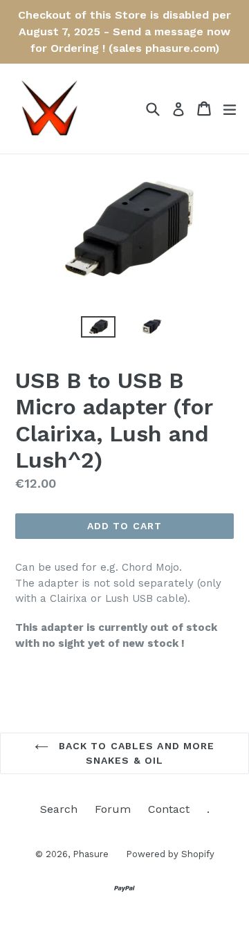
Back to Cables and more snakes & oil (135, 753)
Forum (113, 809)
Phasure (91, 854)
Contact (169, 809)
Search (58, 809)
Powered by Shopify (170, 854)
